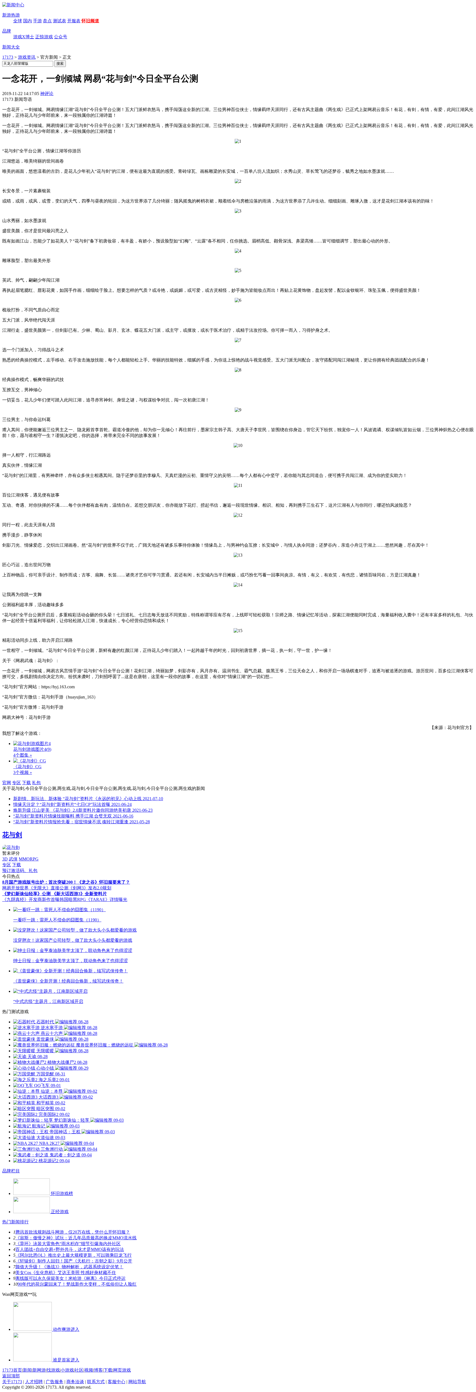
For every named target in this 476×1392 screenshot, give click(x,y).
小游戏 (67, 1370)
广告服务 (54, 1381)
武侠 (13, 859)
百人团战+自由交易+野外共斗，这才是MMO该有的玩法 (69, 1249)
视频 (88, 1370)
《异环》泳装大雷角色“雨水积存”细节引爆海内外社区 (68, 1243)
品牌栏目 (11, 1171)
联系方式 (96, 1381)
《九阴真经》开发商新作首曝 (31, 899)
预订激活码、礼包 (19, 870)
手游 (37, 20)
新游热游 (11, 15)
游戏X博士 (23, 36)
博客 (98, 1370)
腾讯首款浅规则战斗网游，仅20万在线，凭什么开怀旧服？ (72, 1232)
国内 (27, 20)
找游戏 (53, 1370)
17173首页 (12, 1370)
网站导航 (137, 1381)
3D (5, 859)
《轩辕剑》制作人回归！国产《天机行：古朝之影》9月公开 (73, 1261)
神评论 (46, 93)
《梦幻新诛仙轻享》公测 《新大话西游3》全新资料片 (54, 893)
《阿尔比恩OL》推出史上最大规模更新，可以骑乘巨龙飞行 (73, 1255)
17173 (7, 57)
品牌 (6, 31)
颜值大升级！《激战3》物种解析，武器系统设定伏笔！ (69, 1266)
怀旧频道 (90, 20)
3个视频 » (22, 772)
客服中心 (116, 1381)
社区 (79, 1370)
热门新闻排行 (15, 1222)
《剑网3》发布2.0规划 (89, 888)
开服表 (73, 20)
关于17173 (12, 1381)
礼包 (36, 782)
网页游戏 (122, 1370)
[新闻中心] (13, 4)
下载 (26, 782)
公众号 (60, 36)
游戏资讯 (27, 57)
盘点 (47, 20)
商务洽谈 (75, 1381)
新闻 (27, 1370)
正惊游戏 (44, 36)
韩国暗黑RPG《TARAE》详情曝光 (93, 899)
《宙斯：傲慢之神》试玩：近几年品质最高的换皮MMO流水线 (76, 1237)
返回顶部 (11, 1376)
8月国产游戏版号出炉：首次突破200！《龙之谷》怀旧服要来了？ (66, 882)
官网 (6, 782)
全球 (17, 20)
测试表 (59, 20)
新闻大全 (11, 47)
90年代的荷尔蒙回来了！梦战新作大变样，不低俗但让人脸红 (77, 1284)
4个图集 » (22, 755)
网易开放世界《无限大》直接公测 (35, 888)
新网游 (39, 1370)
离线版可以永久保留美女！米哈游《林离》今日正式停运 (70, 1278)
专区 (16, 782)
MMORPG (29, 859)
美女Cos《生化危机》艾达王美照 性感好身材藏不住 (65, 1272)
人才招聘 (34, 1381)
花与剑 (12, 834)
